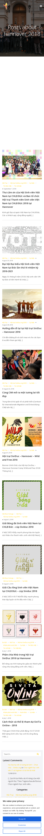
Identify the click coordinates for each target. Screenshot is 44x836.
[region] (22, 816)
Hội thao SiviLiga (7, 514)
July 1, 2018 (7, 651)
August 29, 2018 (7, 261)
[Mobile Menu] (41, 6)
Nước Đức (23, 712)
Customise (22, 825)
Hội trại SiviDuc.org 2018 (18, 183)
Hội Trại (4, 183)
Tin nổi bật (17, 186)
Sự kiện (31, 183)
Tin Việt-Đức (17, 648)
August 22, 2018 (8, 389)
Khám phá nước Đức (10, 645)
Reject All (22, 831)
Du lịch (4, 642)
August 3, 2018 (8, 519)
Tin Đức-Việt (7, 186)
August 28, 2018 (7, 325)
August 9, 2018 (7, 453)
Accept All (22, 819)
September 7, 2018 (9, 189)
